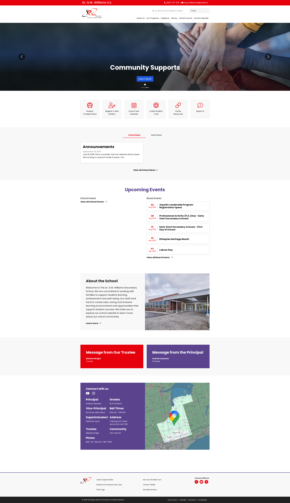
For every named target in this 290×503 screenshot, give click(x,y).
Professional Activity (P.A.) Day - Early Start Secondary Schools (181, 217)
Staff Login (100, 490)
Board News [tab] (156, 135)
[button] (22, 57)
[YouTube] (201, 482)
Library (174, 18)
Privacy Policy (172, 500)
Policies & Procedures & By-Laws (109, 485)
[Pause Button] (145, 84)
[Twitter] (196, 482)
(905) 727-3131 (172, 2)
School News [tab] (134, 135)
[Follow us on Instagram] (95, 393)
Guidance (165, 18)
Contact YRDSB (149, 485)
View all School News (144, 170)
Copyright (182, 500)
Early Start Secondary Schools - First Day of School (180, 228)
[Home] (92, 13)
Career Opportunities (104, 480)
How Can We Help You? (152, 480)
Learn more (92, 323)
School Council (185, 18)
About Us (141, 18)
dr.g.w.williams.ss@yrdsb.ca (195, 2)
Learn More (145, 78)
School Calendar (201, 18)
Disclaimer (192, 500)
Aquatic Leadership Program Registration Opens (176, 206)
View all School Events (92, 201)
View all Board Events (158, 257)
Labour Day (166, 249)
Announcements (98, 146)
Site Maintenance (150, 490)
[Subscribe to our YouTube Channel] (89, 393)
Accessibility (202, 500)
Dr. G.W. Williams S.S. (97, 3)
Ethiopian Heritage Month (174, 239)
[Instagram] (206, 482)
